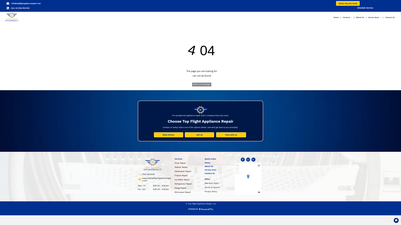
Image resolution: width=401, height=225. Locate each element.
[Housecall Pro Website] (206, 210)
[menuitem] (336, 17)
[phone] (253, 160)
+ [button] (237, 165)
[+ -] (248, 179)
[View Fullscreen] (237, 172)
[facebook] (243, 160)
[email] (248, 160)
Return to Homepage (201, 84)
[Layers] (259, 165)
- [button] (237, 168)
